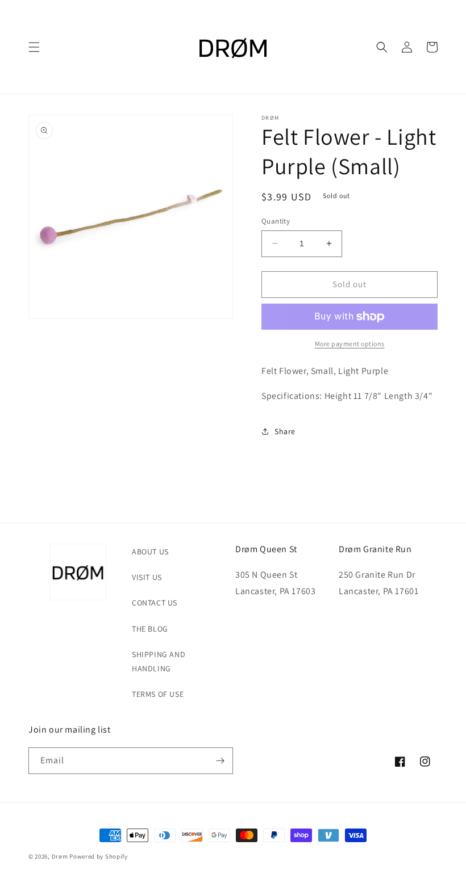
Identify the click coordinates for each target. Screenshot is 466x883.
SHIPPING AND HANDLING (158, 661)
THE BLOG (150, 629)
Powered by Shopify (98, 856)
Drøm (60, 856)
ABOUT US (150, 551)
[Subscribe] (219, 760)
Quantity (275, 221)
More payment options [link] (350, 343)
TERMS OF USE (158, 694)
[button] (34, 47)
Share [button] (285, 431)
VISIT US (147, 577)
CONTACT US (154, 603)
